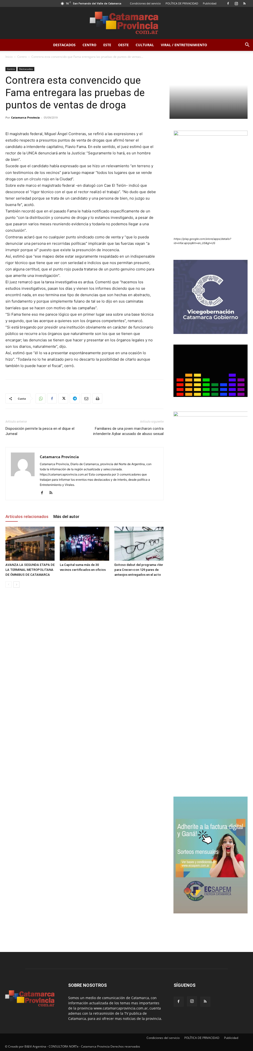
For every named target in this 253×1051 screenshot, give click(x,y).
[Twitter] (63, 398)
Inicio (9, 57)
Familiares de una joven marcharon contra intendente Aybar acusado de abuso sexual (128, 431)
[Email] (86, 398)
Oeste (123, 44)
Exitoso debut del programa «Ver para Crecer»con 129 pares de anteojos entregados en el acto (138, 570)
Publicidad (209, 3)
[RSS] (244, 3)
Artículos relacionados (26, 516)
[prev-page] (8, 584)
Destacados (64, 44)
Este (107, 44)
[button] (247, 45)
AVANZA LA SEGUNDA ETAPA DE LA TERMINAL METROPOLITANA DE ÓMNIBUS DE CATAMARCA (30, 570)
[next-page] (16, 584)
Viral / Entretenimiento (184, 44)
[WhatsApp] (40, 398)
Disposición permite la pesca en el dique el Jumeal (39, 431)
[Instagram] (236, 3)
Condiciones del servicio (145, 3)
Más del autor (66, 516)
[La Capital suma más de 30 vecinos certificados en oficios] (84, 543)
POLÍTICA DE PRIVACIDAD (182, 3)
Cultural (145, 44)
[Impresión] (97, 398)
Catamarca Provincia (25, 117)
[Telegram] (75, 398)
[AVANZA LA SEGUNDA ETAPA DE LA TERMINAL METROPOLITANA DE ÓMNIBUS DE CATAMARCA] (30, 543)
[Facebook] (228, 3)
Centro (89, 44)
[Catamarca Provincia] (126, 23)
